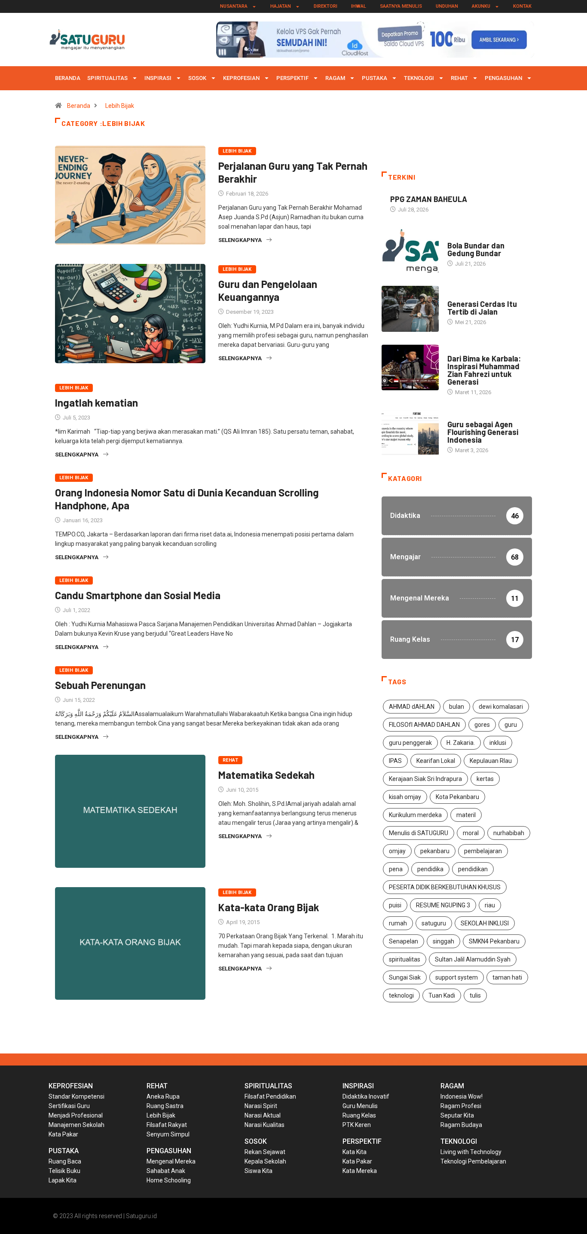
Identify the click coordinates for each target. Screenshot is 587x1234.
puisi (395, 905)
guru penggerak (410, 742)
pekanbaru (434, 851)
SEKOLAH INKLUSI (485, 923)
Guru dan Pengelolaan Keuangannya (267, 290)
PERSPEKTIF (292, 78)
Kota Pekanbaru (457, 796)
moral (471, 833)
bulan (456, 706)
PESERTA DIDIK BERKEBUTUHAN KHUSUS (445, 887)
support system (456, 977)
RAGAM (335, 78)
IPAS (395, 760)
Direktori (325, 6)
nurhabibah (508, 833)
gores (482, 724)
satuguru (434, 923)
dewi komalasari (501, 706)
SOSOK (197, 78)
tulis (475, 995)
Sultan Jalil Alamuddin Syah (473, 959)
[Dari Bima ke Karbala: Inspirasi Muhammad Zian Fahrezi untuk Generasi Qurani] (410, 367)
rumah (398, 923)
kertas (485, 778)
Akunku (481, 6)
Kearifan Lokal (435, 760)
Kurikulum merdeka (415, 814)
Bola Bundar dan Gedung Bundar (475, 249)
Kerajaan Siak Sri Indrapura (425, 778)
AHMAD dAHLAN (411, 706)
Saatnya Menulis (401, 6)
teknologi (401, 995)
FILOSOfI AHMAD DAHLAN (424, 724)
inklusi (497, 742)
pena (396, 869)
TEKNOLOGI (419, 78)
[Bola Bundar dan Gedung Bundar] (410, 250)
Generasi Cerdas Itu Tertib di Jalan (482, 307)
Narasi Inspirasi (469, 237)
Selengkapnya (240, 240)
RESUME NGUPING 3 (443, 905)
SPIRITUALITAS (107, 78)
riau (490, 905)
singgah (443, 941)
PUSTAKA (374, 78)
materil (466, 814)
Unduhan (447, 6)
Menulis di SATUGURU (418, 833)
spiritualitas (404, 959)
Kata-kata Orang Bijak (268, 907)
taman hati (507, 977)
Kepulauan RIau (491, 760)
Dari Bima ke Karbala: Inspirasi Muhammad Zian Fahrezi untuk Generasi (484, 370)
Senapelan (403, 941)
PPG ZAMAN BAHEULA (428, 199)
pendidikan (473, 869)
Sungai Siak (405, 977)
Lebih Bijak (119, 105)
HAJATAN (280, 6)
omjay (397, 851)
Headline (459, 295)
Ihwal (358, 6)
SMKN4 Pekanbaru (494, 941)
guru (510, 724)
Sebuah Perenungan (100, 685)
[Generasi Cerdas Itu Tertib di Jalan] (410, 308)
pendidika (430, 869)
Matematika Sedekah (266, 775)
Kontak (522, 6)
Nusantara (234, 6)
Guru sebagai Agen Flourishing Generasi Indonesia (482, 431)
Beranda (67, 78)
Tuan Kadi (441, 995)
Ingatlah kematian (97, 402)
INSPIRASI (157, 78)
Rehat (459, 78)
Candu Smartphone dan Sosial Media (137, 595)
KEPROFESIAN (241, 78)
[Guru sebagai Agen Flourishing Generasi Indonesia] (410, 433)
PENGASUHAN (503, 78)
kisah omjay (405, 796)
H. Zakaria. (460, 742)
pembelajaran (483, 851)
